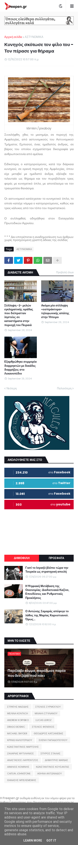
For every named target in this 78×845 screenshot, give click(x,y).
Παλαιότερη (64, 388)
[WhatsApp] (38, 260)
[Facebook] (8, 260)
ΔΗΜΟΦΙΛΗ (21, 558)
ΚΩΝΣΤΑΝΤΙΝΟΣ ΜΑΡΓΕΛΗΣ (23, 747)
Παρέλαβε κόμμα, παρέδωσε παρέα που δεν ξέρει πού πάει (37, 673)
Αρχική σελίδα (13, 37)
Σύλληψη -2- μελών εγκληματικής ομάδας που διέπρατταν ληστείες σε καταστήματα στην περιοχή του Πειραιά (18, 315)
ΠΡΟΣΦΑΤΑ (56, 558)
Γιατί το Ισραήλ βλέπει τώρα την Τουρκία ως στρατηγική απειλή (46, 570)
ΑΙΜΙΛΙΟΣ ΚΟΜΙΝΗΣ (18, 767)
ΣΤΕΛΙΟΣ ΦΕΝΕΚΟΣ (43, 727)
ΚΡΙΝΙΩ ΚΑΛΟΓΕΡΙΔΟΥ (19, 740)
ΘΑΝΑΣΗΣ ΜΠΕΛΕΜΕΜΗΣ (21, 780)
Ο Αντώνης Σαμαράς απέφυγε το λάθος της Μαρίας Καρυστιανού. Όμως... (47, 615)
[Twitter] (18, 260)
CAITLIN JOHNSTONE (19, 773)
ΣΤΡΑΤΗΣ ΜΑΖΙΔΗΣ (18, 706)
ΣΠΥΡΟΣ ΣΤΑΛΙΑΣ (50, 753)
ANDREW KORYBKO (18, 720)
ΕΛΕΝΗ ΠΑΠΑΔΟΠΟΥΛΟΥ (53, 740)
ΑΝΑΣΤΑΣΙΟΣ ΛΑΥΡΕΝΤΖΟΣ (22, 760)
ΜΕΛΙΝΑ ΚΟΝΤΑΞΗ (17, 713)
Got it (51, 840)
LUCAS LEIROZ (44, 720)
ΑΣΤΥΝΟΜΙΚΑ (34, 37)
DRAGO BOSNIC (16, 727)
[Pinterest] (28, 260)
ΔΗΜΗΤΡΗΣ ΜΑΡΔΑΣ (56, 760)
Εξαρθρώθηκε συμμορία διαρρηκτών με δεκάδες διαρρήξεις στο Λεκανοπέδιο (20, 368)
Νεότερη (11, 388)
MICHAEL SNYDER (17, 733)
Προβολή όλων (65, 272)
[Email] (47, 260)
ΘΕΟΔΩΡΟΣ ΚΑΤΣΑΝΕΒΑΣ (48, 733)
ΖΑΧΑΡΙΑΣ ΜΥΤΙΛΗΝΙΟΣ (20, 753)
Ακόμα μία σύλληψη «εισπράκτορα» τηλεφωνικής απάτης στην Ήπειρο (55, 311)
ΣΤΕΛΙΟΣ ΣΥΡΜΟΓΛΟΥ (48, 706)
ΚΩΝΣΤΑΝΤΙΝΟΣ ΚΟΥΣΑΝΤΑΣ (52, 767)
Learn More (32, 840)
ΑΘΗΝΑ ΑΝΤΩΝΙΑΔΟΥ (49, 773)
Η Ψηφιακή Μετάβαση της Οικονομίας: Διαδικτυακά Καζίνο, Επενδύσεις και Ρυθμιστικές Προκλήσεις (47, 592)
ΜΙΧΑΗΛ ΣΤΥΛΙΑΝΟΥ (46, 713)
